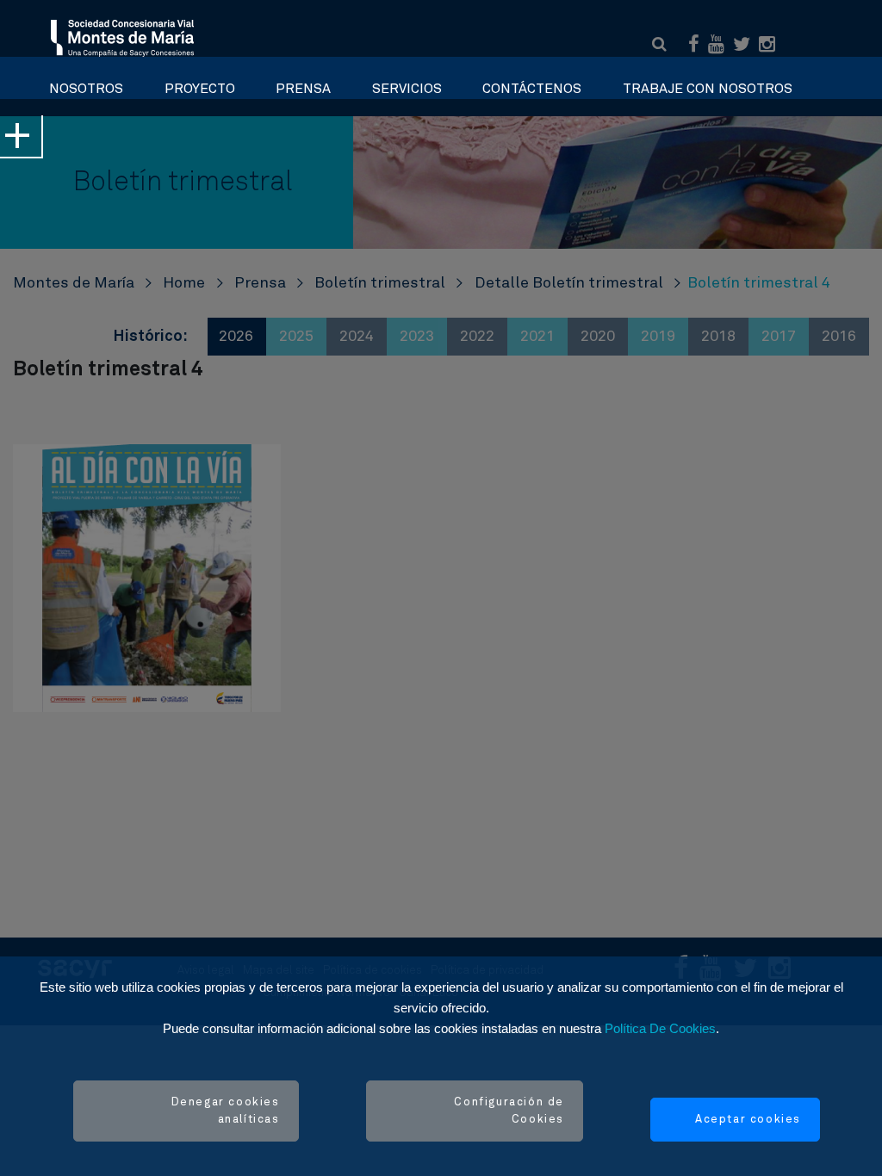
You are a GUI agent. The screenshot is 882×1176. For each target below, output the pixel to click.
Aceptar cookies (748, 1119)
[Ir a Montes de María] (123, 37)
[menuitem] (86, 84)
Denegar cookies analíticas (225, 1111)
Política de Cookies (660, 1028)
